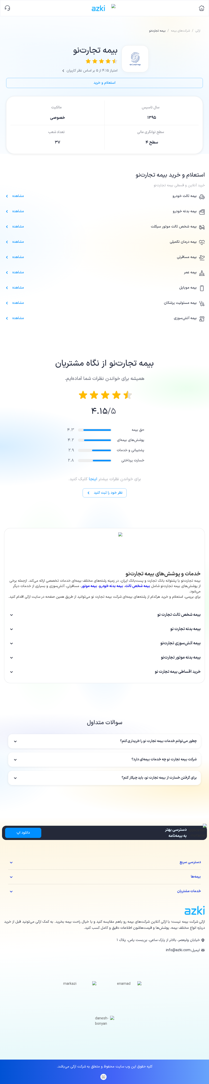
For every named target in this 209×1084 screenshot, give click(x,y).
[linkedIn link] (103, 1077)
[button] (104, 615)
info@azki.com (178, 950)
